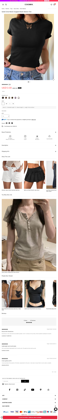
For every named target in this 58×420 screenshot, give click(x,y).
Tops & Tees (16, 8)
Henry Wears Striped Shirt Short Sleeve (10, 272)
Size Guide (4, 110)
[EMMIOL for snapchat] (48, 390)
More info (34, 119)
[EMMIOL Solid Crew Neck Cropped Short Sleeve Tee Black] (3, 98)
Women (7, 8)
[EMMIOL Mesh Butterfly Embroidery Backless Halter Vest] (12, 293)
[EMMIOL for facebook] (10, 390)
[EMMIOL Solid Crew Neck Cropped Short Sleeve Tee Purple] (15, 98)
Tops (11, 8)
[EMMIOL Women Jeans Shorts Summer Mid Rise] (12, 175)
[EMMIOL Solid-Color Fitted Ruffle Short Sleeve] (34, 293)
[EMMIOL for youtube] (32, 390)
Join (25, 381)
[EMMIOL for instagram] (17, 390)
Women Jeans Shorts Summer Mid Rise (10, 190)
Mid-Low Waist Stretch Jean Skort (31, 190)
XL (13, 103)
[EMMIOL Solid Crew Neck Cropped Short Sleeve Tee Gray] (9, 98)
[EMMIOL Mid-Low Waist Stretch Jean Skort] (34, 175)
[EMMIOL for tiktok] (25, 390)
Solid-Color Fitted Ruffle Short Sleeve (32, 308)
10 (9, 84)
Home (3, 8)
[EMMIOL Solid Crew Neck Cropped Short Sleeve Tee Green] (12, 98)
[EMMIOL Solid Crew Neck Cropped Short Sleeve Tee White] (19, 98)
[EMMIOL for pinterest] (41, 390)
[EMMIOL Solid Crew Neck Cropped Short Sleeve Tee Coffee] (6, 98)
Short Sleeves (23, 8)
